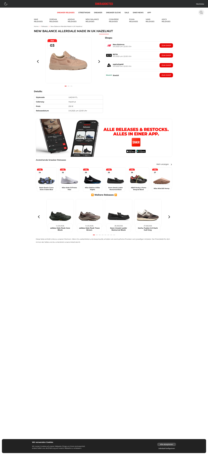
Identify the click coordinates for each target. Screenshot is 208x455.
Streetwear (84, 12)
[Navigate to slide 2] (68, 86)
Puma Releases (133, 20)
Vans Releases (150, 20)
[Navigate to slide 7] (111, 235)
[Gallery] (68, 61)
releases (44, 26)
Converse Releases (114, 20)
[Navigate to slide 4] (102, 235)
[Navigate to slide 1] (65, 86)
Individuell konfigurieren (167, 448)
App (149, 12)
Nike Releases (38, 20)
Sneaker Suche (113, 12)
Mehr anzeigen (162, 164)
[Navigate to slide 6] (108, 235)
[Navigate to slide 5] (105, 235)
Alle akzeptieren (166, 444)
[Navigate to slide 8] (114, 235)
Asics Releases (166, 20)
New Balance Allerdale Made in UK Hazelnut (66, 26)
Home (36, 26)
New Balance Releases (92, 20)
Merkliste (200, 4)
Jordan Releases (53, 20)
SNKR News (138, 12)
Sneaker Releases (66, 12)
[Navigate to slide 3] (71, 86)
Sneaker (98, 12)
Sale (127, 12)
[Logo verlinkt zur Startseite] (104, 4)
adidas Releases (72, 20)
